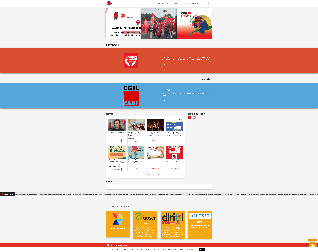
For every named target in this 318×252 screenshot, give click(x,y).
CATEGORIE (165, 3)
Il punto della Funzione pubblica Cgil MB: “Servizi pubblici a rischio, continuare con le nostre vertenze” (135, 135)
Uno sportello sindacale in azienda (116, 133)
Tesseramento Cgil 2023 (154, 159)
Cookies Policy (178, 249)
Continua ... (117, 141)
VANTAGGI (195, 3)
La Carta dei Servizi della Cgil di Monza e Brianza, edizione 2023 (135, 161)
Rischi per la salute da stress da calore (153, 12)
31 (149, 174)
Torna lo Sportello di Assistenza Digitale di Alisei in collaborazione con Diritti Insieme (174, 134)
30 (145, 174)
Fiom (166, 54)
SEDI (207, 3)
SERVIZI (174, 3)
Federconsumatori (118, 228)
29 (141, 174)
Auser (145, 223)
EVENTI (202, 3)
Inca (165, 91)
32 (154, 174)
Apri (165, 64)
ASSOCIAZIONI (184, 3)
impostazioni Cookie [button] (191, 249)
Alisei (200, 222)
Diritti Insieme (172, 228)
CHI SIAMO (157, 3)
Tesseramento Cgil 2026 (188, 14)
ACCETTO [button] (202, 249)
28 (137, 174)
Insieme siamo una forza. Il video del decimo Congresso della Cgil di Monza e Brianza (155, 134)
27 (133, 174)
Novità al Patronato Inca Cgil (118, 12)
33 (158, 174)
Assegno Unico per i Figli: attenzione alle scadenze (174, 160)
